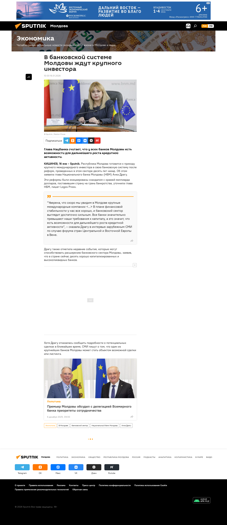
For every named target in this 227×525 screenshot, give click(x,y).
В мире (199, 457)
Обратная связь (80, 489)
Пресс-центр (88, 485)
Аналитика (164, 457)
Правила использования (41, 485)
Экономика (50, 425)
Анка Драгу (126, 425)
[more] (132, 241)
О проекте (20, 485)
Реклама (61, 485)
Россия (136, 457)
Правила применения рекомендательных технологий (42, 489)
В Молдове (63, 425)
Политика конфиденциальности (115, 485)
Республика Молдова (116, 457)
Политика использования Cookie (150, 485)
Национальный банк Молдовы (105, 425)
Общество (94, 457)
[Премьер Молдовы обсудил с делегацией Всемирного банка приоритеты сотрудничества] (90, 378)
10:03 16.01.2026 (52, 75)
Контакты (73, 485)
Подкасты (149, 457)
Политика (54, 401)
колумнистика (183, 457)
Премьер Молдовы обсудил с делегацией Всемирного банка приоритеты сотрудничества (89, 408)
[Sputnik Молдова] (31, 29)
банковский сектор (80, 425)
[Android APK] (201, 500)
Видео (210, 457)
